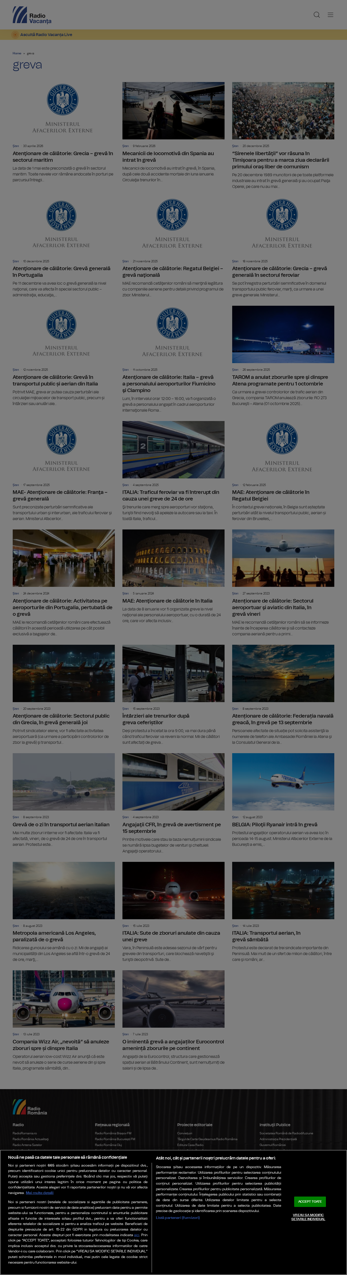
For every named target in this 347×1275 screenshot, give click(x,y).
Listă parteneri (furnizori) (178, 1218)
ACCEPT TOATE (310, 1201)
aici (136, 1235)
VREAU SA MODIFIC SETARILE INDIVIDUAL (308, 1217)
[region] (173, 1212)
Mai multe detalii (40, 1193)
